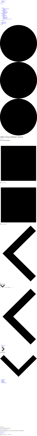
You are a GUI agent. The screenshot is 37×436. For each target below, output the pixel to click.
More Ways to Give (5, 17)
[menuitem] (19, 1)
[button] (2, 20)
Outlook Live (3, 381)
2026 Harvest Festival (5, 12)
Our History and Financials (6, 8)
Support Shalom (4, 15)
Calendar (4, 11)
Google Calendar (3, 379)
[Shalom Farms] (18, 5)
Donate (4, 16)
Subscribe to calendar (2, 352)
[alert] (18, 162)
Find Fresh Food (2, 389)
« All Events (1, 138)
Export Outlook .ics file (4, 382)
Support (5, 389)
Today (0, 283)
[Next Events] (1, 282)
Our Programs (4, 9)
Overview (4, 14)
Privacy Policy (9, 434)
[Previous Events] (19, 281)
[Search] (3, 435)
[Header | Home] (18, 406)
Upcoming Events (4, 10)
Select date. (6, 287)
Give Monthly (4, 18)
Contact (8, 389)
